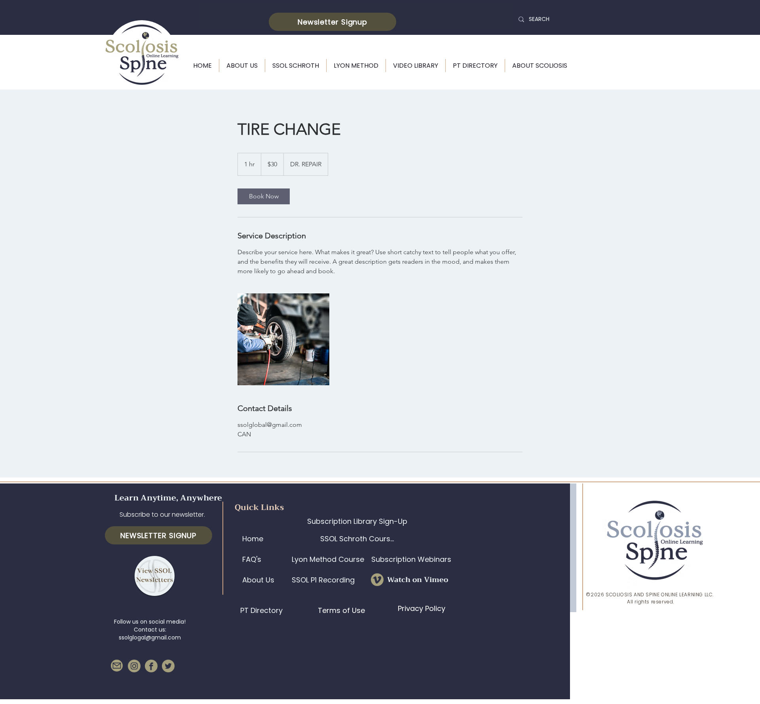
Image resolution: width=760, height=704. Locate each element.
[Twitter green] (168, 666)
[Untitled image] (283, 339)
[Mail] (117, 666)
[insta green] (134, 666)
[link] (264, 196)
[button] (332, 22)
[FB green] (151, 666)
